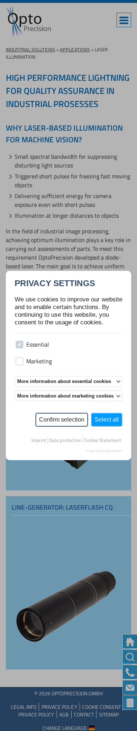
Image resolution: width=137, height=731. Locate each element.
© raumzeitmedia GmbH (104, 451)
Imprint (38, 440)
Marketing (39, 361)
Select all (107, 419)
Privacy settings (55, 284)
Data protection (65, 440)
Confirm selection (61, 419)
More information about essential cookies (64, 381)
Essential (37, 344)
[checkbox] (19, 344)
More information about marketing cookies (65, 396)
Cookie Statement (102, 440)
